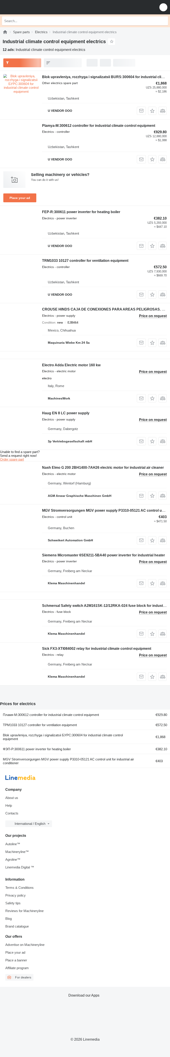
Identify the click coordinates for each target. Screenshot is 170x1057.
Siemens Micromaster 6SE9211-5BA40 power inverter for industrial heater (103, 555)
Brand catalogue (17, 926)
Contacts (11, 813)
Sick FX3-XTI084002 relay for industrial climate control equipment (96, 648)
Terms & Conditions (19, 887)
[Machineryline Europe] (31, 7)
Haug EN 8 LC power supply (65, 413)
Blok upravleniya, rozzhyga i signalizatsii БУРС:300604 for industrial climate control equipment (63, 737)
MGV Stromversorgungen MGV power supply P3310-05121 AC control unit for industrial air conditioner (68, 761)
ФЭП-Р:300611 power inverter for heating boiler (37, 749)
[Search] (163, 20)
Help (8, 805)
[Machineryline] (5, 32)
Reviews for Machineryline (24, 911)
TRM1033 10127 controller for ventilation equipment (85, 260)
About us (11, 798)
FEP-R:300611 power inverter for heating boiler (81, 212)
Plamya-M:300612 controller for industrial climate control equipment (98, 125)
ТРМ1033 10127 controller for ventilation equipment (40, 725)
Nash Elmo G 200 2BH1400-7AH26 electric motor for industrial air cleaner (103, 467)
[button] (163, 7)
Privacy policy (15, 895)
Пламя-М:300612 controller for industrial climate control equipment (51, 715)
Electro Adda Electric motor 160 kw (71, 365)
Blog (8, 918)
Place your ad (20, 198)
